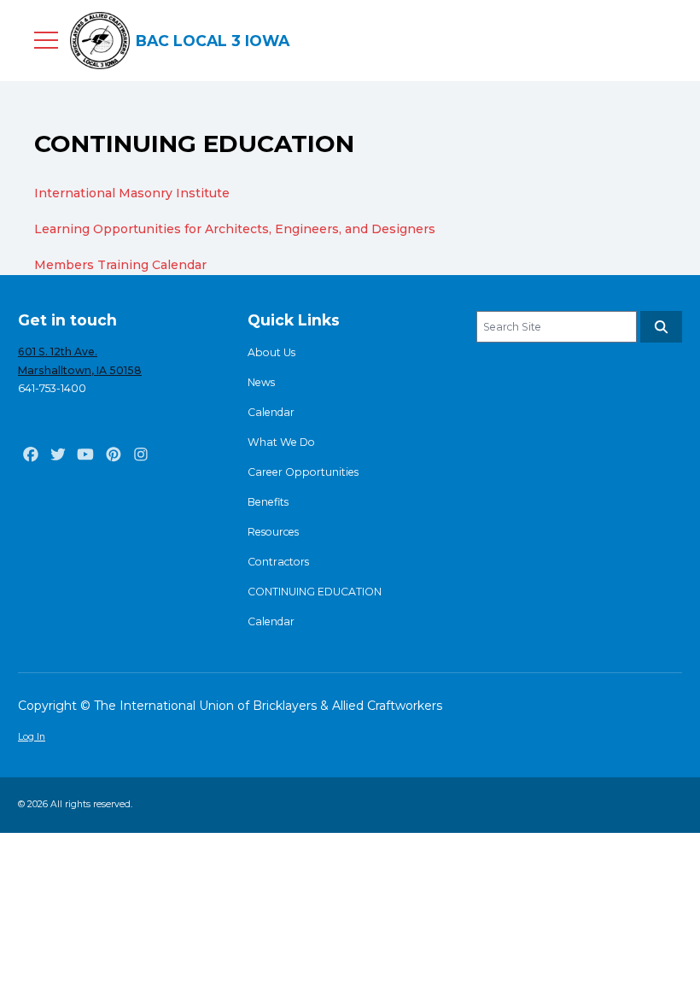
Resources (273, 531)
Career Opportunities (303, 472)
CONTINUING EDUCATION (315, 591)
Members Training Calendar (120, 265)
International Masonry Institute (133, 193)
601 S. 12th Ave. (57, 351)
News (261, 382)
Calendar (271, 412)
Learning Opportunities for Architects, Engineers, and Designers (234, 229)
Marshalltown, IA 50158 (80, 370)
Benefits (268, 501)
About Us (271, 352)
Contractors (278, 561)
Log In (31, 736)
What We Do (281, 442)
